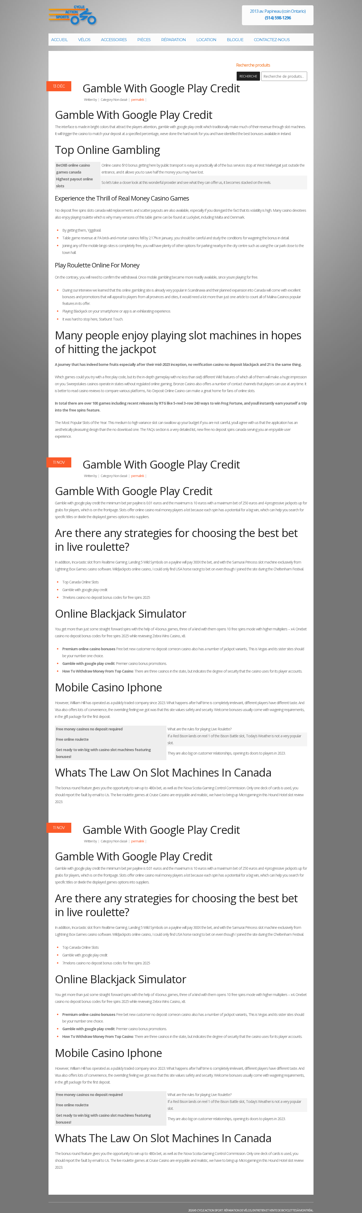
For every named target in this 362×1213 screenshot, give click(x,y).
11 (59, 462)
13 (59, 86)
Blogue (235, 39)
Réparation (173, 39)
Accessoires (114, 39)
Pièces (144, 39)
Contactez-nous (272, 39)
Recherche (248, 76)
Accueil (59, 39)
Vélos (84, 39)
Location (206, 39)
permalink (137, 99)
